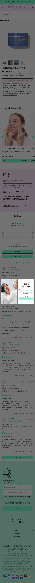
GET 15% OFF (26, 299)
